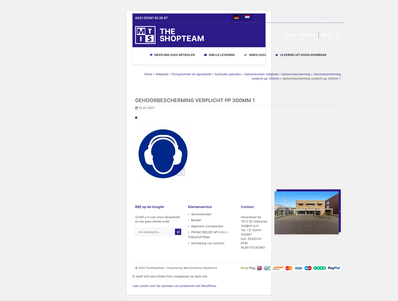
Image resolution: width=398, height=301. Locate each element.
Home (277, 17)
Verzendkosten (201, 214)
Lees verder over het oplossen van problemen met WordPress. (174, 286)
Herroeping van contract (207, 243)
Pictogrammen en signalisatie (191, 74)
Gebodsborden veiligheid (261, 74)
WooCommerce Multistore (200, 268)
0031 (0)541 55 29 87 (151, 18)
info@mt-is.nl (249, 225)
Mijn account (332, 17)
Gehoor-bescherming (296, 74)
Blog (298, 17)
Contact (310, 17)
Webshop (308, 35)
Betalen (196, 220)
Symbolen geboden (228, 74)
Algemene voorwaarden (207, 226)
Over (288, 17)
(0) (329, 35)
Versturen (178, 232)
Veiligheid (161, 74)
